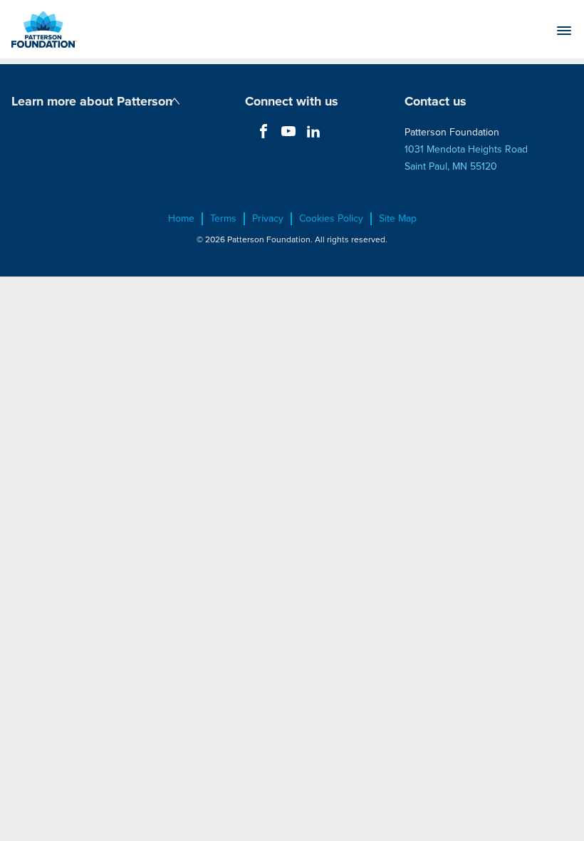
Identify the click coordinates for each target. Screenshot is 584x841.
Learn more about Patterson (91, 101)
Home (181, 218)
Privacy (267, 218)
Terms (223, 218)
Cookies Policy (331, 218)
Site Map (398, 218)
